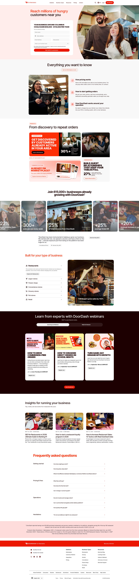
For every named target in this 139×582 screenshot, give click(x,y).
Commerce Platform (70, 554)
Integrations (69, 557)
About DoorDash (37, 572)
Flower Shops (85, 562)
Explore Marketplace (38, 152)
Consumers (45, 572)
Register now (32, 375)
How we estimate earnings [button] (39, 29)
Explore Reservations (90, 178)
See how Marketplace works (69, 69)
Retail (83, 567)
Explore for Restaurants (33, 274)
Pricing (67, 560)
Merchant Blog (101, 552)
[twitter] (31, 557)
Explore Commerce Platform (39, 176)
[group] (33, 216)
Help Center (103, 572)
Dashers (52, 572)
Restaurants (85, 552)
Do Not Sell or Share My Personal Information (81, 578)
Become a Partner (109, 543)
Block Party (95, 572)
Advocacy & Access (102, 560)
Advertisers (66, 572)
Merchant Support (102, 562)
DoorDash (108, 578)
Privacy (61, 578)
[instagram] (37, 557)
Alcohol (83, 557)
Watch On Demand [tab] (86, 324)
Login (103, 2)
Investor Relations (74, 572)
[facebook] (34, 557)
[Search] (95, 2)
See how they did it (94, 237)
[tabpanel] (69, 362)
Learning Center (101, 554)
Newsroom (88, 572)
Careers (82, 572)
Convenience (85, 560)
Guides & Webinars (102, 557)
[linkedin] (40, 557)
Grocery (84, 554)
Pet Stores (84, 565)
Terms (57, 578)
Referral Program (68, 578)
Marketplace (69, 552)
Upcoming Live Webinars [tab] (53, 324)
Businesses (58, 572)
